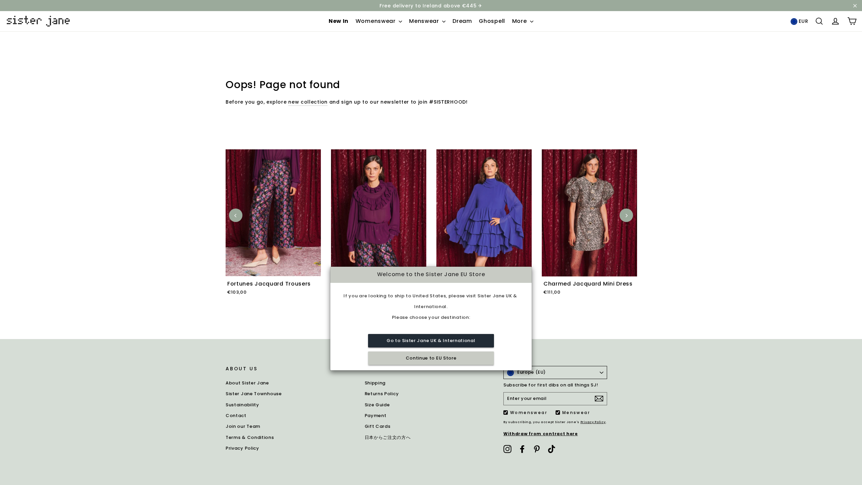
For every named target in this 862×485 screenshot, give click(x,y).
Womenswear (376, 21)
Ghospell (492, 21)
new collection (308, 102)
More (520, 21)
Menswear (424, 21)
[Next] (626, 215)
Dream (462, 21)
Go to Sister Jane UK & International (431, 340)
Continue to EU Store (431, 358)
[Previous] (235, 215)
